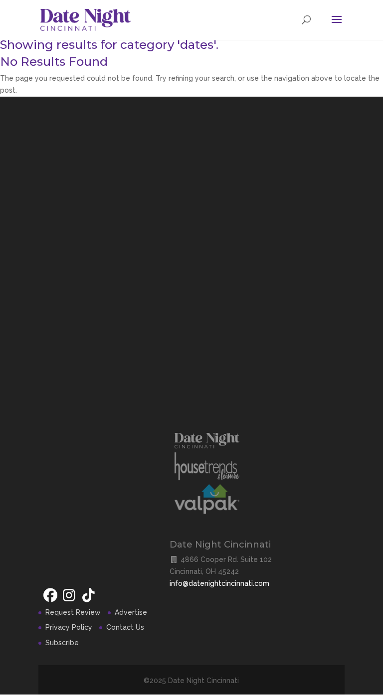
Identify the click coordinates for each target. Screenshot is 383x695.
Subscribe (62, 643)
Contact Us (125, 627)
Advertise (131, 612)
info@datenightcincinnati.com (219, 583)
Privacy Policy (68, 627)
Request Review (73, 612)
